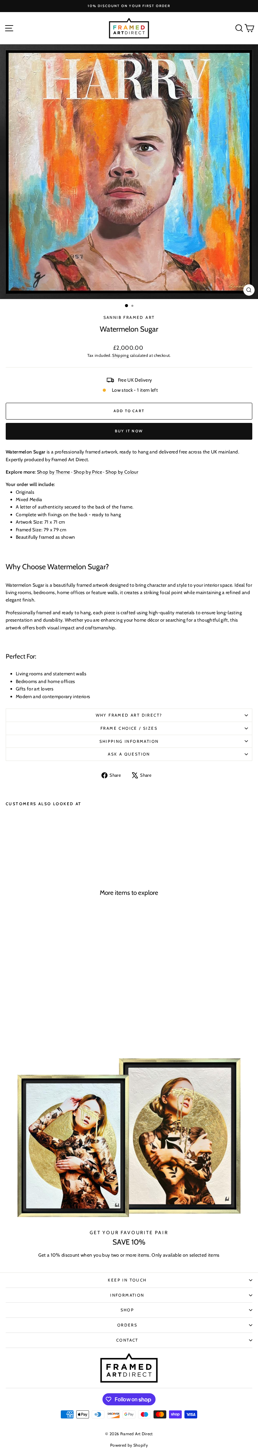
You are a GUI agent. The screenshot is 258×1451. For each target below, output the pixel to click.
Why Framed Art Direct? (129, 715)
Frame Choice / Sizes (129, 728)
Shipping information (129, 741)
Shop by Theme (53, 472)
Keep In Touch (127, 1280)
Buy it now (129, 431)
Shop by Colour (121, 472)
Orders (127, 1324)
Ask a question (129, 754)
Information (127, 1295)
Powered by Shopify (129, 1445)
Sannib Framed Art (129, 317)
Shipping (120, 355)
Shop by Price (88, 472)
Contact (127, 1340)
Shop (127, 1309)
